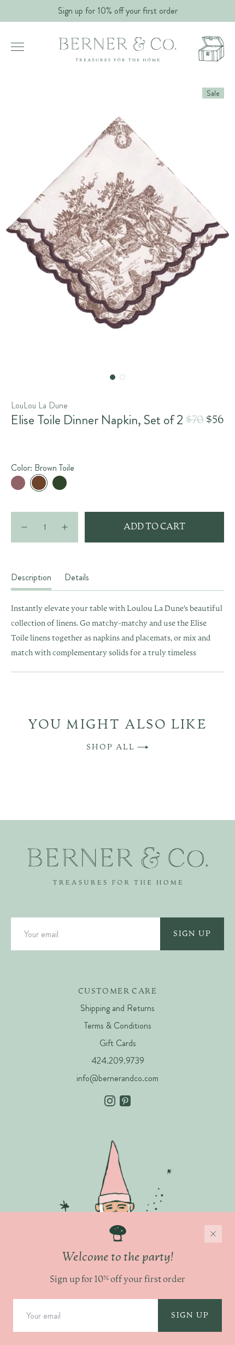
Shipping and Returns (117, 1008)
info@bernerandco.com (117, 1078)
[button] (112, 377)
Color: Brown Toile (42, 468)
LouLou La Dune (39, 405)
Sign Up (192, 934)
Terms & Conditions (117, 1025)
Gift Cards (117, 1043)
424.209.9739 (117, 1060)
